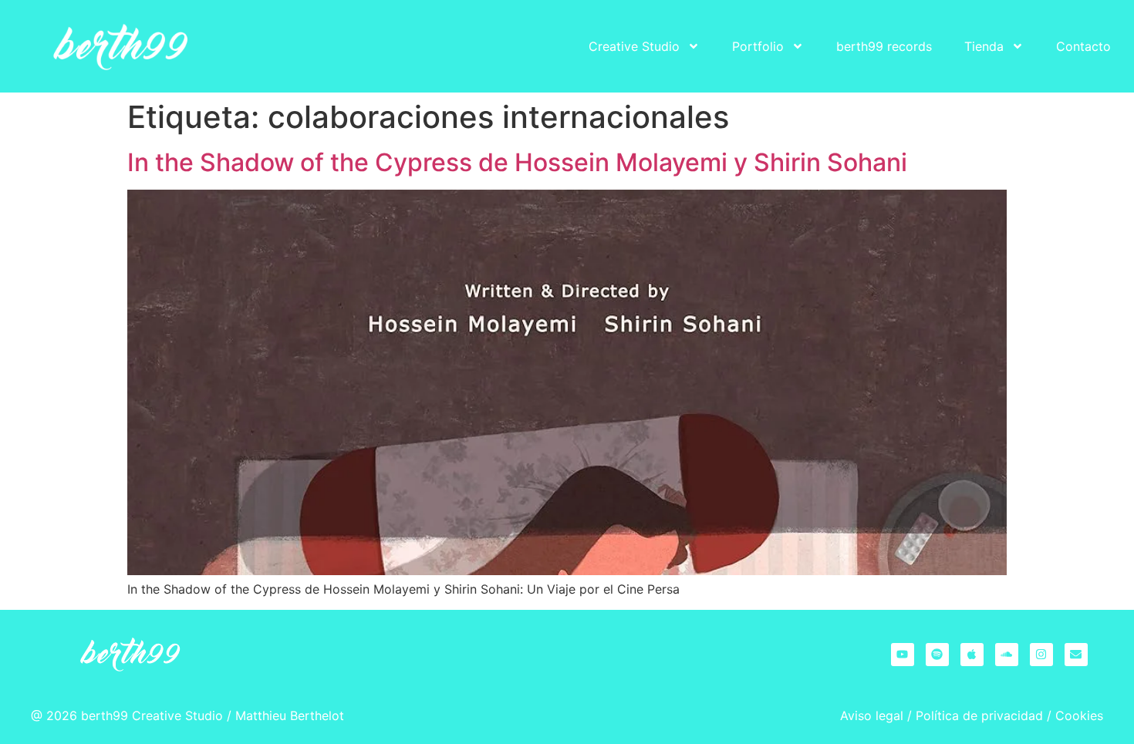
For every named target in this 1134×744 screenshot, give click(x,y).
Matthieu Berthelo (287, 715)
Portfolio (758, 46)
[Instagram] (1041, 654)
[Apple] (972, 654)
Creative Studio (634, 46)
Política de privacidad (979, 715)
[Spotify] (937, 654)
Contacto (1083, 46)
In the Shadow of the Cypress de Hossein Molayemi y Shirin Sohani (517, 162)
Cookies (1079, 715)
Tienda (984, 46)
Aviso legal (871, 715)
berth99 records (884, 46)
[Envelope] (1076, 654)
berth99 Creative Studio (152, 715)
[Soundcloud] (1006, 654)
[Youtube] (902, 654)
